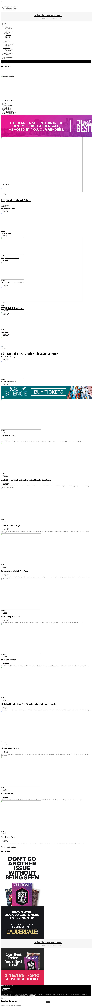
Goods (5, 55)
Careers (5, 990)
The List (5, 58)
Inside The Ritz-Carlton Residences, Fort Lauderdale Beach (26, 480)
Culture (8, 29)
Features (5, 23)
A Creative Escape (8, 660)
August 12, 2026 (6, 483)
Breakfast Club (7, 794)
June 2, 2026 (5, 235)
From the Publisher (8, 53)
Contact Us (6, 988)
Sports (7, 40)
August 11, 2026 (6, 528)
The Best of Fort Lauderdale (11, 8)
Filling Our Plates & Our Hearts (8, 208)
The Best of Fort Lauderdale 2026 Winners (30, 353)
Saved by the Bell (8, 436)
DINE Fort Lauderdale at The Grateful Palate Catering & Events (28, 704)
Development (9, 31)
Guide (4, 42)
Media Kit (6, 989)
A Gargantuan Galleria (6, 233)
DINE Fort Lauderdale (9, 10)
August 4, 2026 (6, 619)
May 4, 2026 (5, 260)
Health (8, 36)
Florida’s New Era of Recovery (8, 357)
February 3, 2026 (6, 334)
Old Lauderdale (7, 57)
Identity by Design (5, 307)
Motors (8, 37)
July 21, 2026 (5, 797)
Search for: (2, 998)
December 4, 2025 (6, 383)
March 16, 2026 (6, 309)
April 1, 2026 (5, 284)
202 (5, 851)
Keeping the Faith (5, 332)
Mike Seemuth (5, 236)
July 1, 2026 (5, 210)
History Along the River (11, 748)
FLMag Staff (5, 206)
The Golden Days (8, 837)
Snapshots (8, 46)
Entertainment (10, 44)
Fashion (5, 24)
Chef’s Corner (9, 49)
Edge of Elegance (12, 308)
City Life (5, 25)
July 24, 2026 (5, 707)
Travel (8, 41)
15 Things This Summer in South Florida (10, 258)
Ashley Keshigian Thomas (7, 439)
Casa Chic (8, 35)
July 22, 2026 (5, 751)
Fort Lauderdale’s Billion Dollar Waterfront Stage (12, 282)
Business (8, 27)
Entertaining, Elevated (10, 616)
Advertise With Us (8, 992)
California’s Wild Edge (10, 525)
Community (9, 28)
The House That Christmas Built (8, 381)
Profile (8, 32)
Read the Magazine (8, 7)
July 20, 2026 (5, 840)
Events (8, 45)
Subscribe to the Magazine (10, 6)
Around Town (7, 54)
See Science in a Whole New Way (14, 571)
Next (8, 851)
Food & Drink (6, 48)
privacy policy (32, 995)
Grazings (8, 50)
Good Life (6, 33)
